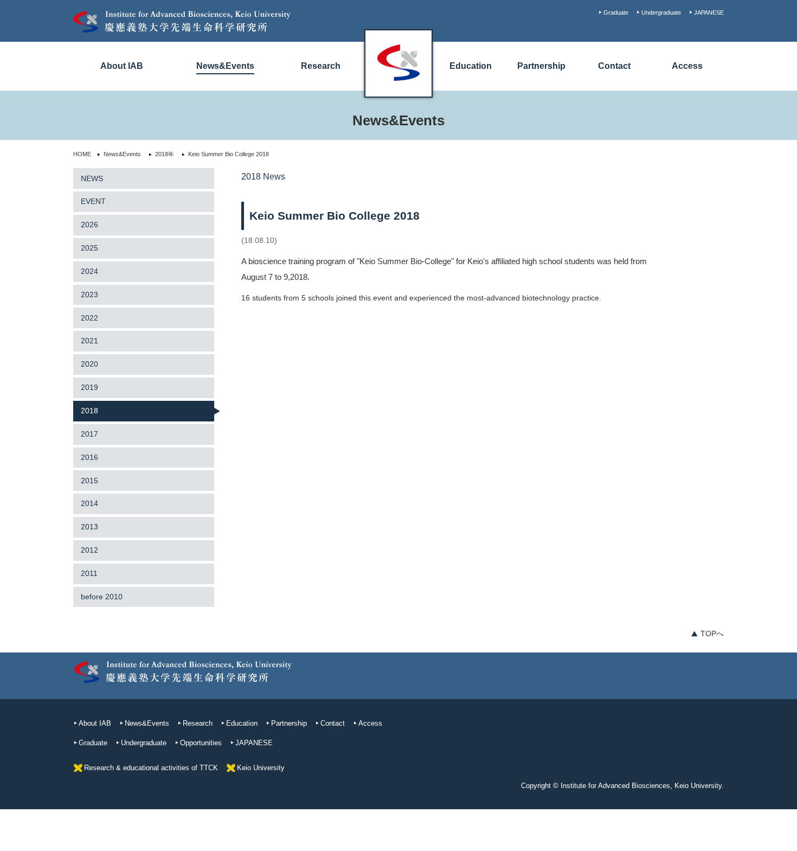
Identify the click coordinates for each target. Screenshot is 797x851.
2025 (89, 248)
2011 (89, 573)
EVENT (93, 201)
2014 (89, 503)
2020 (89, 364)
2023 (89, 294)
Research (320, 66)
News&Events (225, 66)
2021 (89, 340)
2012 (89, 550)
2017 (89, 434)
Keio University (261, 768)
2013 (89, 526)
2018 (89, 410)
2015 (89, 480)
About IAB (121, 66)
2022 (89, 317)
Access (687, 66)
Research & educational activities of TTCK (151, 768)
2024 (89, 271)
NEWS (92, 178)
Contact (614, 66)
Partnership (541, 66)
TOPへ (712, 633)
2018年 (164, 154)
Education (470, 66)
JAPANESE (709, 12)
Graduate (615, 12)
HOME (82, 154)
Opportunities (201, 743)
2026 (89, 224)
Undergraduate (661, 12)
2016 (89, 457)
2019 (89, 387)
